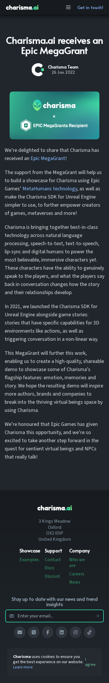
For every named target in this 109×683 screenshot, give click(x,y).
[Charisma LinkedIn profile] (61, 632)
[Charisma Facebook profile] (47, 632)
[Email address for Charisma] (20, 632)
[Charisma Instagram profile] (75, 632)
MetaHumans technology (49, 188)
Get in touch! (90, 7)
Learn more (23, 667)
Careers (76, 574)
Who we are (77, 562)
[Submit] (97, 616)
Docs (49, 568)
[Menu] (68, 7)
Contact (53, 559)
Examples (29, 559)
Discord (52, 576)
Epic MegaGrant (48, 158)
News (74, 582)
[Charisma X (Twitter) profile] (34, 632)
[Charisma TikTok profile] (89, 632)
